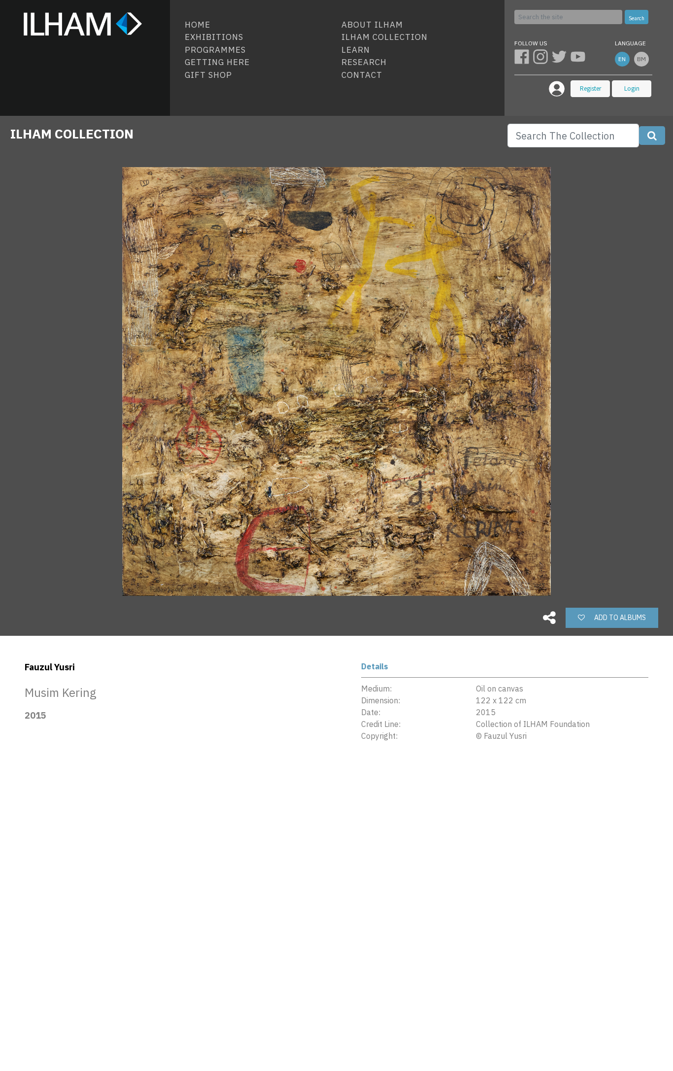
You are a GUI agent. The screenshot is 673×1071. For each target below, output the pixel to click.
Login (631, 88)
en (622, 59)
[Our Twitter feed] (561, 56)
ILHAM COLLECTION (72, 133)
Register (590, 88)
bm (641, 59)
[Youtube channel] (579, 56)
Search (636, 18)
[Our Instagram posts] (542, 56)
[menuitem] (259, 25)
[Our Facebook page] (523, 56)
